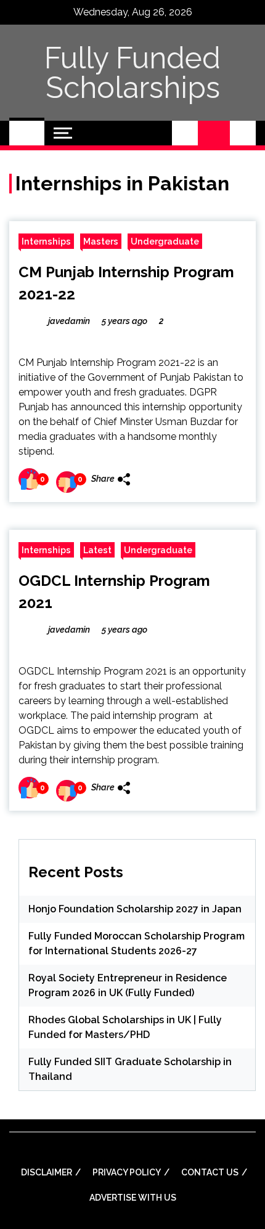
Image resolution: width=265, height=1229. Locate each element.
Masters (100, 241)
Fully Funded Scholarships (132, 73)
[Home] (26, 133)
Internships (46, 241)
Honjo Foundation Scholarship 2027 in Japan (135, 909)
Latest (97, 550)
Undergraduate (165, 241)
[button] (185, 133)
